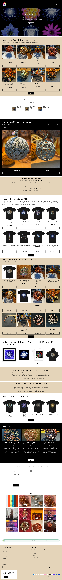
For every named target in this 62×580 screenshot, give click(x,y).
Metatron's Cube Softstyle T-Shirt (38, 245)
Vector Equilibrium (52, 83)
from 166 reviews (31, 102)
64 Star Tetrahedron (9, 59)
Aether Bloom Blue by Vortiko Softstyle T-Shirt (23, 415)
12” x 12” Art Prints (23, 363)
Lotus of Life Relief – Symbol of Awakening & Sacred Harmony (38, 328)
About (3, 549)
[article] (12, 501)
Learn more (4, 574)
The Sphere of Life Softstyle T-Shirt (52, 221)
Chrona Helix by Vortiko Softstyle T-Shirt (52, 414)
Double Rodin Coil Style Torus (52, 59)
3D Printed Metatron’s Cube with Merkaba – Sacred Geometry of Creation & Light (9, 84)
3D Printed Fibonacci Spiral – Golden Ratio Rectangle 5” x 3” (9, 328)
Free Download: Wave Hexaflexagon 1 (23, 280)
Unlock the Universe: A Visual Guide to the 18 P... (12, 443)
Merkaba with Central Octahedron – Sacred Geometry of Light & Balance (38, 60)
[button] (19, 2)
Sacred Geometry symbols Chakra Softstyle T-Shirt (9, 246)
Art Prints (31, 23)
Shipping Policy (5, 553)
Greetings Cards (37, 363)
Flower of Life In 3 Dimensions (24, 59)
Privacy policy (4, 558)
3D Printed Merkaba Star (38, 83)
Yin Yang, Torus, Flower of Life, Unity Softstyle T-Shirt (9, 222)
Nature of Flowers (52, 576)
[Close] (15, 570)
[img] (31, 101)
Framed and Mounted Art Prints (9, 363)
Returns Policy (4, 556)
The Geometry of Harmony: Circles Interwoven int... (50, 443)
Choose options (9, 66)
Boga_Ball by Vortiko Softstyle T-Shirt (38, 414)
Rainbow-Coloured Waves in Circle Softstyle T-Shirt (24, 246)
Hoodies (52, 363)
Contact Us (4, 560)
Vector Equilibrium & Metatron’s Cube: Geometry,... (31, 443)
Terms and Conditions (5, 551)
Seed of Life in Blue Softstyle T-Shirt (52, 245)
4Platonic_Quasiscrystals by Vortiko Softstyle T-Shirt (9, 415)
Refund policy (4, 554)
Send (16, 485)
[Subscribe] (19, 567)
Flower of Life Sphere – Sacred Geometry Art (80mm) (24, 84)
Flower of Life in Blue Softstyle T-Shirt (24, 221)
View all (31, 93)
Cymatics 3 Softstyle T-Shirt (38, 221)
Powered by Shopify (57, 576)
